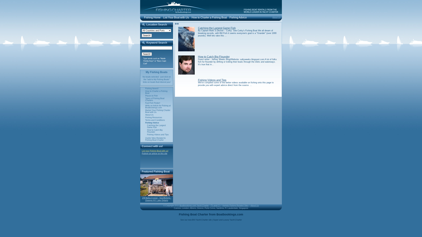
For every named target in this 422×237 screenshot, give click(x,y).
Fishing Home (152, 17)
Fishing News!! (151, 88)
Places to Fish (151, 96)
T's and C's (216, 205)
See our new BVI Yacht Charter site (196, 220)
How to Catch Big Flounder (214, 56)
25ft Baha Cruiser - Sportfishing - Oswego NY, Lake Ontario (156, 199)
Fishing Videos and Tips (212, 80)
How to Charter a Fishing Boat (209, 17)
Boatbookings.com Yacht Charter (194, 205)
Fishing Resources (153, 117)
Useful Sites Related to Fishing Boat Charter (155, 139)
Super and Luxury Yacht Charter (227, 220)
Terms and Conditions (155, 120)
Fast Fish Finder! (152, 103)
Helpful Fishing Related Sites (236, 205)
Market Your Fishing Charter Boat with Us (157, 111)
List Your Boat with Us (176, 17)
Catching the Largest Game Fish (217, 28)
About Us (276, 17)
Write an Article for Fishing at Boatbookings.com (158, 107)
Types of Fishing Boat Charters (154, 99)
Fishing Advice (238, 17)
